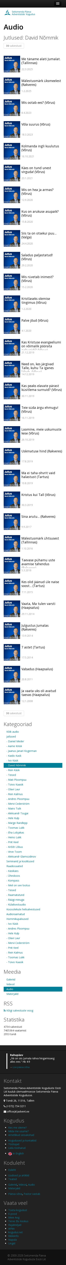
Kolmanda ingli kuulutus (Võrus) (40, 148)
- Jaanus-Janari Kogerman (21, 751)
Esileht (12, 1170)
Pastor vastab (32, 1194)
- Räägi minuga (15, 899)
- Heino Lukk (13, 837)
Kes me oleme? (17, 1127)
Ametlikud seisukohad (21, 1135)
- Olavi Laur (13, 789)
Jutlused (11, 736)
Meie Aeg (13, 1217)
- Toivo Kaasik (14, 784)
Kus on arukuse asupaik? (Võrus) (40, 213)
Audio (9, 989)
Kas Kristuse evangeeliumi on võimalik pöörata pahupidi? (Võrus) (41, 346)
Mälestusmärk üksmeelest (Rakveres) (41, 82)
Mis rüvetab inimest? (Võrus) (37, 279)
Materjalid (12, 994)
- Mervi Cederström (18, 803)
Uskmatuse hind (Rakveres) (41, 451)
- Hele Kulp (12, 818)
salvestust (14, 45)
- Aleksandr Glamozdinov (21, 856)
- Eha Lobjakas (15, 832)
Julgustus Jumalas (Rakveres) (35, 627)
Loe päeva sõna (21, 1067)
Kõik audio (12, 731)
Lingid (11, 1243)
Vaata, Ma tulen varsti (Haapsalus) (38, 605)
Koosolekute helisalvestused (23, 909)
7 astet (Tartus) (33, 647)
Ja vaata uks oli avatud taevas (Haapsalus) (38, 693)
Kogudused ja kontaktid (22, 1140)
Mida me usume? (18, 1131)
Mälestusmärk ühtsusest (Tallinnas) (40, 540)
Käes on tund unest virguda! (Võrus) (36, 170)
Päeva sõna (15, 1194)
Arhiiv (11, 1228)
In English (18, 1153)
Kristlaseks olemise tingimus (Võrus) (35, 300)
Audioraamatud (15, 914)
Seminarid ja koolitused (20, 861)
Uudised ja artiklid (18, 1175)
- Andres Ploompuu (17, 799)
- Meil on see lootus (18, 885)
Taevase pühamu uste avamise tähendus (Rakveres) (38, 564)
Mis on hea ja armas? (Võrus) (37, 191)
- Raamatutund (15, 895)
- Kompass (12, 880)
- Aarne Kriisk (14, 746)
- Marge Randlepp (16, 823)
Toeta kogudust (17, 1210)
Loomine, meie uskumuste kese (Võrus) (41, 431)
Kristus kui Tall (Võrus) (38, 494)
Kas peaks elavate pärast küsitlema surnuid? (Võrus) (41, 388)
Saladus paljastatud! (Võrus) (37, 257)
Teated (12, 1179)
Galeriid (10, 979)
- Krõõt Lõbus (14, 847)
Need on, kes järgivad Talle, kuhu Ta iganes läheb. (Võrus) (37, 368)
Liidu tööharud (16, 1148)
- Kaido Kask (13, 755)
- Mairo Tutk (13, 808)
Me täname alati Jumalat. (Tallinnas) (40, 61)
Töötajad (13, 1144)
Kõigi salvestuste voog (19, 1010)
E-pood (12, 1214)
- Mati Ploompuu (16, 779)
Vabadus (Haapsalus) (37, 669)
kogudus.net (15, 1232)
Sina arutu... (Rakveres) (38, 516)
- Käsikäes (12, 871)
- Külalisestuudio (16, 904)
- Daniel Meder (15, 741)
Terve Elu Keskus (18, 1221)
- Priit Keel (12, 842)
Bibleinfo (13, 1236)
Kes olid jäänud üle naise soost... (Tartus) (40, 584)
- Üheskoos (13, 875)
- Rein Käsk (13, 770)
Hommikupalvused (17, 919)
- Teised (11, 775)
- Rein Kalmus (14, 794)
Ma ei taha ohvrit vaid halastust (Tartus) (38, 475)
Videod (10, 984)
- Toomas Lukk (15, 827)
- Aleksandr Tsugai (17, 813)
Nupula (12, 1239)
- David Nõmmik (16, 765)
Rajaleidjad (14, 1225)
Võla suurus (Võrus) (35, 124)
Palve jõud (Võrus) (34, 320)
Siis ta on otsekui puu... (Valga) (38, 235)
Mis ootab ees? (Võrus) (38, 102)
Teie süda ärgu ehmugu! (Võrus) (39, 409)
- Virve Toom (14, 851)
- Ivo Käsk (12, 760)
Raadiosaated (14, 866)
